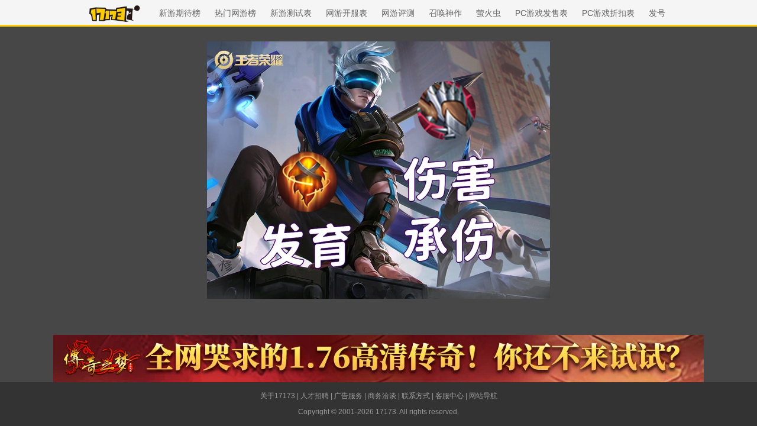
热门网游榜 (235, 13)
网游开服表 (346, 13)
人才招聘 (314, 396)
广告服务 (348, 396)
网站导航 (483, 396)
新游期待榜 (179, 13)
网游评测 (398, 13)
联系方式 (416, 396)
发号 (657, 13)
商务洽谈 (382, 396)
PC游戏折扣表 (608, 13)
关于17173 (277, 396)
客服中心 (449, 396)
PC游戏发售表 (541, 13)
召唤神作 (445, 13)
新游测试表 (291, 13)
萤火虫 (488, 13)
